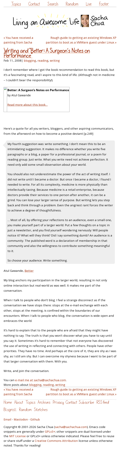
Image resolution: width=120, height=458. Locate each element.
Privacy (58, 402)
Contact (34, 4)
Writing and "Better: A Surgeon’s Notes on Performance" (47, 53)
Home (8, 402)
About (18, 402)
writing (55, 60)
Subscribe (86, 402)
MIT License (17, 436)
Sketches (41, 410)
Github (35, 419)
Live (89, 4)
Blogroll (10, 410)
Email (7, 419)
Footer (104, 4)
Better (29, 271)
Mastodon (21, 419)
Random (72, 4)
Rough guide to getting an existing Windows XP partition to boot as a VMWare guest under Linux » (81, 40)
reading (43, 60)
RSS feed (102, 402)
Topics (16, 4)
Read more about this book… (27, 105)
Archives (44, 402)
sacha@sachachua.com (71, 427)
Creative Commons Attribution (56, 441)
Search (53, 4)
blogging (30, 60)
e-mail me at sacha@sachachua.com (40, 380)
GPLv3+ (50, 431)
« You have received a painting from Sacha (18, 40)
